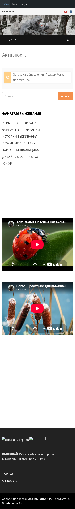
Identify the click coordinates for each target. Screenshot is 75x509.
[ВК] (71, 11)
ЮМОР (7, 163)
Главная (7, 474)
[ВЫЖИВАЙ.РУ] (37, 25)
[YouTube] (66, 11)
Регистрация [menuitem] (19, 4)
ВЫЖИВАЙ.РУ (43, 499)
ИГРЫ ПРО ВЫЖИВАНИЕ (20, 123)
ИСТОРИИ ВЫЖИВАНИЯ (19, 136)
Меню (12, 40)
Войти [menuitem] (5, 4)
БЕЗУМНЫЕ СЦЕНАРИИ (19, 143)
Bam (21, 503)
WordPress (9, 503)
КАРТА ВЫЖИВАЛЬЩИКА (20, 150)
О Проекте (9, 480)
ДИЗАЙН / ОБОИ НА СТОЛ (20, 157)
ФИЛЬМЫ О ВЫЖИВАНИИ (21, 130)
